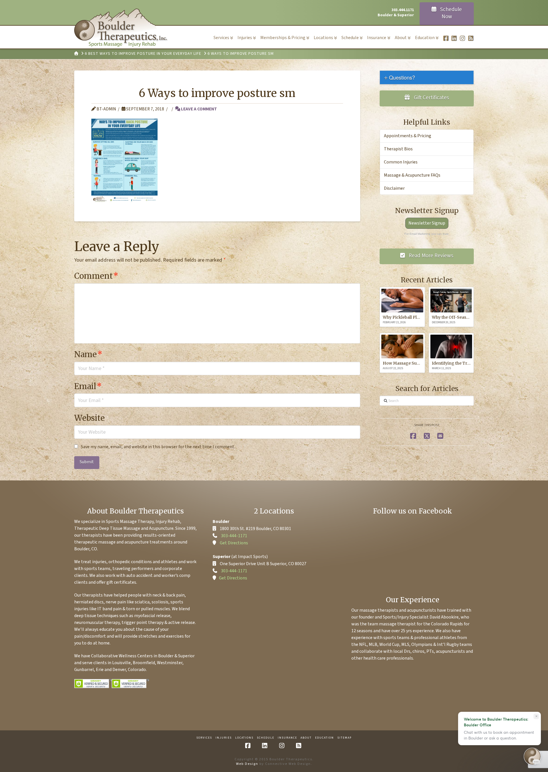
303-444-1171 (234, 536)
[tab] (427, 77)
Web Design (247, 763)
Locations (244, 738)
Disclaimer (394, 188)
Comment (96, 276)
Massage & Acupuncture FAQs (412, 175)
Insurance (287, 738)
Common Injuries (401, 162)
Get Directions (234, 543)
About (306, 738)
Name (88, 354)
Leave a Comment (198, 109)
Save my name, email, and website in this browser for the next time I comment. (158, 447)
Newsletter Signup (426, 223)
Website (89, 418)
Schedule (265, 738)
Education (324, 738)
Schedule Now (450, 13)
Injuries (223, 738)
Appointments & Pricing (407, 136)
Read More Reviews (430, 256)
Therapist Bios (398, 149)
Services (204, 738)
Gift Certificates (431, 98)
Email (88, 386)
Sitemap (344, 738)
